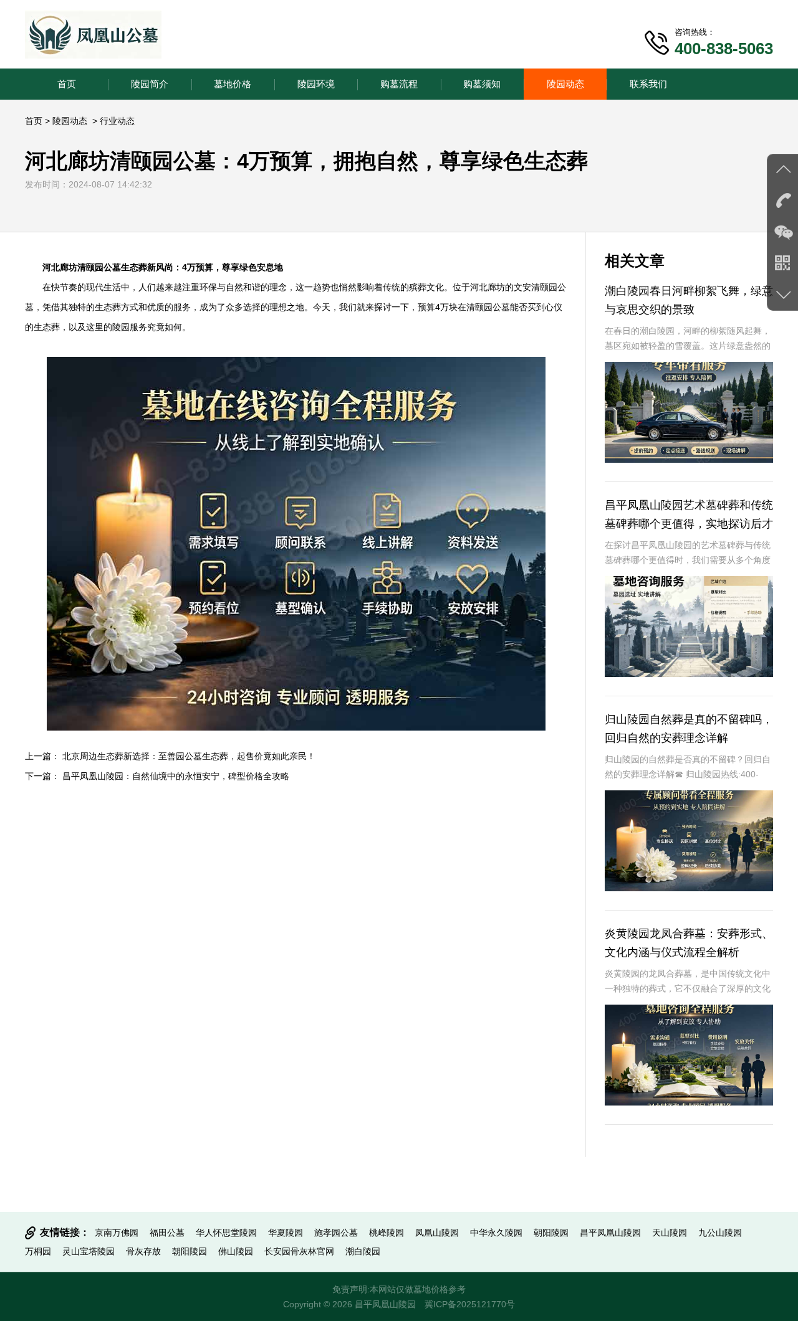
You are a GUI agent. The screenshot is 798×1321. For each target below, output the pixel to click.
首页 (66, 83)
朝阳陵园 (551, 1233)
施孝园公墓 (336, 1233)
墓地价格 (232, 83)
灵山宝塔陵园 (88, 1251)
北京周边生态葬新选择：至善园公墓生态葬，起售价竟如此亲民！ (188, 756)
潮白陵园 (362, 1251)
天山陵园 (669, 1233)
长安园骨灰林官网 (299, 1251)
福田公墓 (167, 1233)
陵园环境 (316, 83)
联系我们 (648, 83)
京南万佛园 (116, 1233)
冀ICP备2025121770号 (470, 1304)
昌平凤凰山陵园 (610, 1233)
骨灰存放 (143, 1251)
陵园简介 (149, 83)
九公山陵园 (720, 1233)
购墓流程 (399, 83)
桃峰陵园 (386, 1233)
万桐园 (38, 1251)
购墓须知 (482, 83)
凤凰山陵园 (437, 1233)
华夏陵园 (285, 1233)
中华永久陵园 (496, 1233)
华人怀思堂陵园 (226, 1233)
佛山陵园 (235, 1251)
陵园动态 (565, 83)
